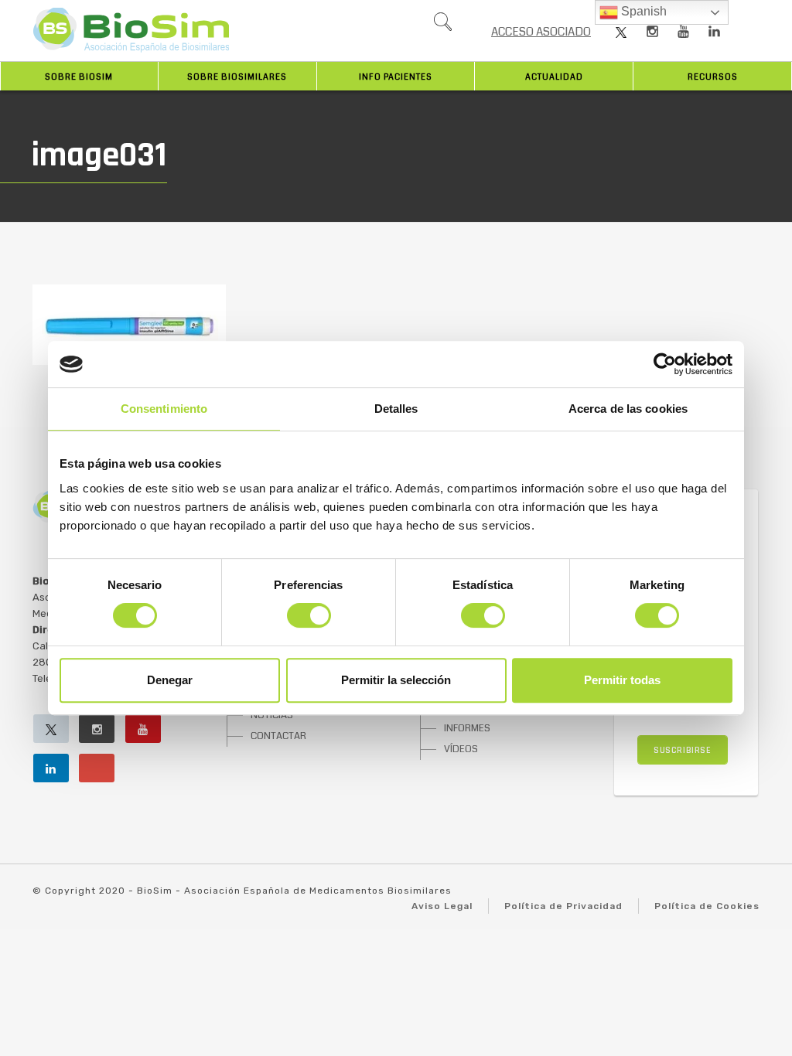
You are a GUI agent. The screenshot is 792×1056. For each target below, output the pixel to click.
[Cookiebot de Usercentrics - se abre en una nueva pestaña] (664, 364)
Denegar (170, 679)
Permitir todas (622, 679)
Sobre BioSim (79, 77)
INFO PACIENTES (395, 77)
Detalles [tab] (396, 408)
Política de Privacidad (563, 906)
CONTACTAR (278, 736)
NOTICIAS (272, 715)
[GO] (442, 25)
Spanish (642, 11)
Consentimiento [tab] (164, 408)
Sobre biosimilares (237, 77)
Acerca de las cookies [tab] (628, 408)
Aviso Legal (442, 906)
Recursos (713, 77)
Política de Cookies (707, 906)
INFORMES (467, 728)
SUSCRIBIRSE (683, 750)
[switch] (309, 615)
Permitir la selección (396, 679)
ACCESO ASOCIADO (541, 31)
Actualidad (554, 77)
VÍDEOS (461, 749)
